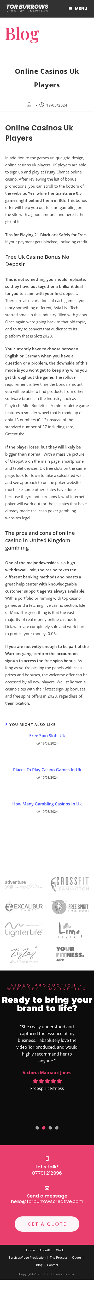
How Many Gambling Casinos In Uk (47, 804)
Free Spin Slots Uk (47, 736)
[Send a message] (47, 1188)
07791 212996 (47, 1173)
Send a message (47, 1196)
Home (30, 1250)
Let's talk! (47, 1166)
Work (60, 1250)
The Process (59, 1257)
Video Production (33, 1257)
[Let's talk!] (47, 1158)
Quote (76, 1257)
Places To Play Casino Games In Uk (47, 770)
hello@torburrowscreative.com (47, 1201)
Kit (50, 1250)
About (43, 1250)
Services (15, 1257)
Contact (52, 1265)
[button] (37, 1128)
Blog (39, 1265)
